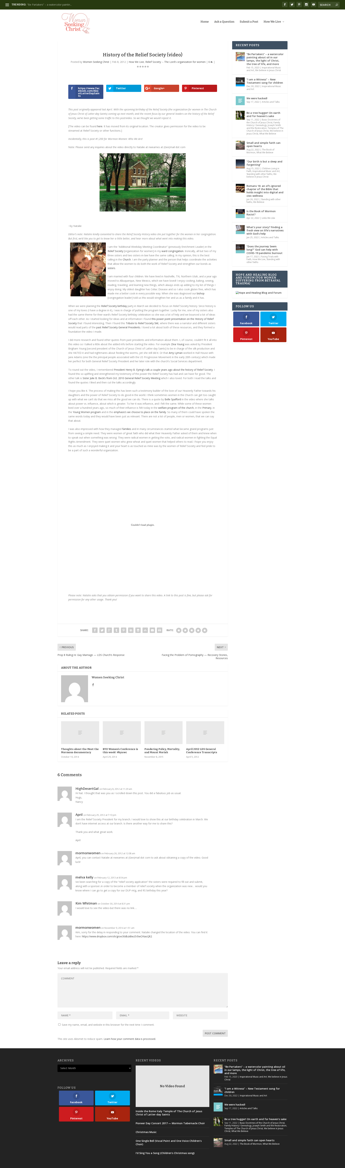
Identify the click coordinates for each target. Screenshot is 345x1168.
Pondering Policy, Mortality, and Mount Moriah (162, 751)
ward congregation (172, 251)
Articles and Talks (271, 101)
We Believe (258, 202)
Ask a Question (224, 21)
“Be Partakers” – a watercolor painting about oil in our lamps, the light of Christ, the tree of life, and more (265, 59)
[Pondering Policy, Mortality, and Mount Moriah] (163, 732)
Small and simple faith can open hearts (263, 144)
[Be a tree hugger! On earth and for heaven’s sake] (240, 115)
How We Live (272, 21)
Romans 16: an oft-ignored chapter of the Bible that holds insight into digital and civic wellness (265, 190)
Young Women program (87, 412)
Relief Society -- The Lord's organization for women (175, 62)
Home (205, 21)
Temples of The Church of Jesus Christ (265, 129)
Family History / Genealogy (263, 124)
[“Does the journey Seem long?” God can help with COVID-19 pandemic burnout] (240, 248)
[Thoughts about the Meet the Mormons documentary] (80, 732)
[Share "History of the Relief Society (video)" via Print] (159, 630)
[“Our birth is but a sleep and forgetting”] (240, 163)
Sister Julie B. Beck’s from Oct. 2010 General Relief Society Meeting (121, 378)
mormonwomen (87, 853)
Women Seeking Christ (96, 62)
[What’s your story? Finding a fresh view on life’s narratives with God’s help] (240, 229)
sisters (111, 268)
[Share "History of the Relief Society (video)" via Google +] (109, 630)
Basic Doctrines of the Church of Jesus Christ (263, 121)
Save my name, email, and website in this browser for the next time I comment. (108, 1024)
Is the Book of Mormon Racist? (261, 212)
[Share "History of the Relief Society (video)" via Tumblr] (116, 630)
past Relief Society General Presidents (118, 327)
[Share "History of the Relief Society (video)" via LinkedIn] (130, 630)
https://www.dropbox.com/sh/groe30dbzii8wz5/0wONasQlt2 (117, 936)
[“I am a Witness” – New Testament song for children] (240, 81)
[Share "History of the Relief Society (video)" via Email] (152, 630)
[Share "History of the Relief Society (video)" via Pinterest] (123, 630)
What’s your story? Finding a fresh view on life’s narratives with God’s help (265, 230)
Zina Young (177, 344)
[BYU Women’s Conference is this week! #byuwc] (122, 732)
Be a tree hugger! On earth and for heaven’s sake (55, 4)
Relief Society (115, 251)
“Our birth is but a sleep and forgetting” (264, 163)
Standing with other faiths (259, 174)
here (99, 126)
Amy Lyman (176, 353)
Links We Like (268, 218)
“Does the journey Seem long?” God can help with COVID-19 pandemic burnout (264, 250)
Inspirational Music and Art (264, 88)
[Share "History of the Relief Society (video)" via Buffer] (138, 630)
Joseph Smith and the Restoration (264, 127)
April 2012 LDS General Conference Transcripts (201, 751)
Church (127, 259)
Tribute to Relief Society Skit (142, 323)
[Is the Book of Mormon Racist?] (240, 213)
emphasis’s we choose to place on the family (140, 412)
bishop (200, 293)
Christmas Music (146, 1132)
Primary (206, 407)
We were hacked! (257, 98)
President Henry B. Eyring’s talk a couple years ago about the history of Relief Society (163, 369)
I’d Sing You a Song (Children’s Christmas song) (165, 1153)
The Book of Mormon (251, 1143)
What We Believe (267, 133)
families (126, 429)
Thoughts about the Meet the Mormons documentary (80, 751)
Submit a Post (249, 21)
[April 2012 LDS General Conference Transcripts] (205, 732)
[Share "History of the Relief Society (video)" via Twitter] (102, 630)
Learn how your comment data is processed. (130, 1039)
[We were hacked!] (240, 100)
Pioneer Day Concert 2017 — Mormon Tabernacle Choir (170, 1123)
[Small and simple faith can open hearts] (240, 145)
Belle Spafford (173, 399)
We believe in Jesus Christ (268, 70)
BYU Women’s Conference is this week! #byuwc (120, 751)
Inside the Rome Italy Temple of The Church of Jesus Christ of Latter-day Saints (169, 1113)
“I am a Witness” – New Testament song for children (265, 81)
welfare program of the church (176, 407)
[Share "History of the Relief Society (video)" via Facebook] (94, 630)
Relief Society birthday (114, 306)
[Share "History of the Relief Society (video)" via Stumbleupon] (145, 630)
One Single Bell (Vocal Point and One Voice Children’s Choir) (169, 1142)
